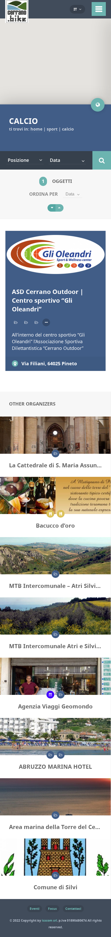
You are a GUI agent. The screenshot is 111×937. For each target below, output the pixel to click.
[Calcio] (16, 322)
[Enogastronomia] (50, 514)
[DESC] (60, 208)
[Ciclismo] (26, 322)
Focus (52, 908)
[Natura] (55, 815)
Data (70, 194)
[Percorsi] (55, 574)
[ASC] (51, 208)
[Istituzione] (55, 875)
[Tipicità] (61, 514)
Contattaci (73, 908)
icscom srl (49, 920)
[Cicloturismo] (36, 322)
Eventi (34, 908)
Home (36, 129)
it (75, 9)
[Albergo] (50, 755)
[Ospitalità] (61, 755)
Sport (52, 129)
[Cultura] (55, 453)
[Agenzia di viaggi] (50, 694)
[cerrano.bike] (16, 19)
